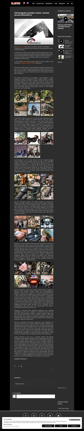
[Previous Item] (59, 19)
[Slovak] (27, 3)
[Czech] (24, 3)
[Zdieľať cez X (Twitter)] (18, 366)
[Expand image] (20, 96)
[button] (40, 3)
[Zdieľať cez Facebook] (15, 366)
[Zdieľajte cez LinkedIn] (21, 366)
